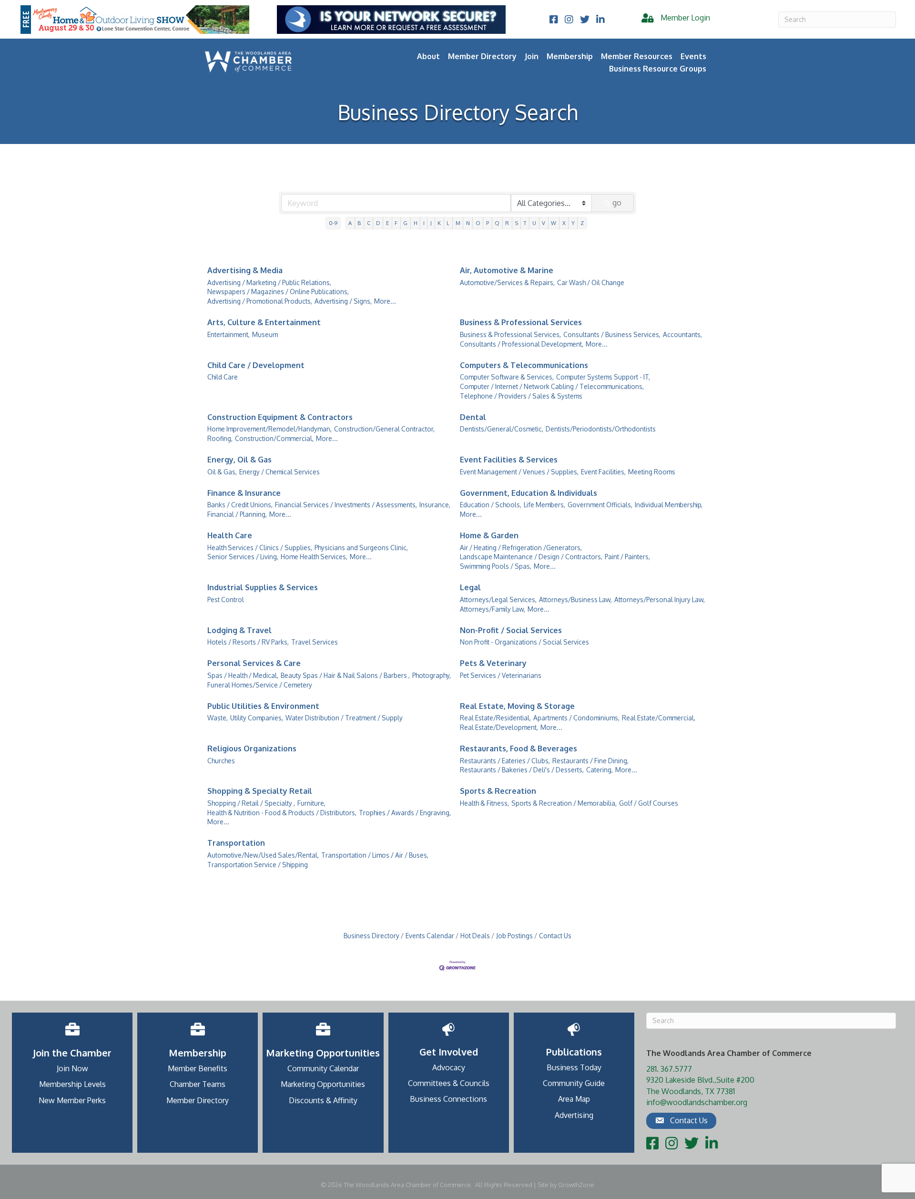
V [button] (543, 222)
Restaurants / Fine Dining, (590, 761)
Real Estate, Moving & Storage (517, 706)
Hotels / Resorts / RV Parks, (248, 642)
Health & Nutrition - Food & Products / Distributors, (281, 813)
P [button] (487, 222)
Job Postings (514, 936)
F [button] (396, 222)
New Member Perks (72, 1100)
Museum (265, 334)
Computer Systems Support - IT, (603, 377)
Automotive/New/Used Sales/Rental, (263, 855)
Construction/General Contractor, (384, 429)
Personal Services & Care (254, 663)
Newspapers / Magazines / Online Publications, (278, 291)
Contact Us (555, 936)
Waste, (217, 718)
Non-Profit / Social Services (511, 630)
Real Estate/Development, (499, 727)
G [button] (405, 222)
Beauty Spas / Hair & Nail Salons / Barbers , (345, 675)
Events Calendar (430, 936)
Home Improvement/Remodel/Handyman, (269, 429)
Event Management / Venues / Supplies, (519, 472)
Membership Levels (72, 1084)
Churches (221, 761)
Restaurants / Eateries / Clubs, (505, 761)
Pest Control (225, 599)
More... (385, 301)
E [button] (387, 222)
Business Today (574, 1067)
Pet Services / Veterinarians (500, 675)
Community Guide (574, 1083)
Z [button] (582, 222)
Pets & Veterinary (493, 663)
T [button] (525, 222)
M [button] (458, 222)
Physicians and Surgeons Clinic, (361, 547)
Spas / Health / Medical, (242, 675)
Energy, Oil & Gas (239, 459)
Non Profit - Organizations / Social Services (524, 642)
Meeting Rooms (651, 472)
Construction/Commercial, (274, 438)
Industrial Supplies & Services (262, 587)
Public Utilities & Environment (263, 706)
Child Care (222, 377)
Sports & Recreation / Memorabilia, (564, 803)
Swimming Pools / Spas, (495, 566)
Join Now (72, 1068)
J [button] (431, 222)
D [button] (378, 222)
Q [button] (497, 222)
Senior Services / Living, (242, 557)
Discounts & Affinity (323, 1100)
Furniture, (311, 803)
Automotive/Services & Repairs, (507, 282)
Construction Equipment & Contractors (280, 417)
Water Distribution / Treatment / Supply (344, 718)
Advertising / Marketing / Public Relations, (269, 282)
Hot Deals (475, 936)
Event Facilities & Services (509, 459)
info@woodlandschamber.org (696, 1102)
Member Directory (482, 56)
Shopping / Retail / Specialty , (251, 803)
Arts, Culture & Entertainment (264, 322)
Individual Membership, (668, 505)
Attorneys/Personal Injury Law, (659, 599)
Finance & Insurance (244, 493)
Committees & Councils (448, 1083)
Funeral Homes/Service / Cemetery (259, 685)
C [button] (368, 222)
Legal (470, 587)
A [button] (350, 222)
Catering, (599, 770)
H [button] (415, 222)
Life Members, (544, 505)
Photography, (431, 675)
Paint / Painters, (627, 557)
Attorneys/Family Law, (492, 609)
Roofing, (220, 438)
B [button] (359, 222)
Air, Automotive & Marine (506, 270)
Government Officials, (600, 505)
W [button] (553, 222)
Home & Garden (489, 535)
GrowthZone (576, 1185)
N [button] (468, 222)
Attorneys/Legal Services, (498, 599)
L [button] (448, 222)
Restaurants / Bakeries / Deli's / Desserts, (522, 770)
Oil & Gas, (222, 472)
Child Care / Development (256, 365)
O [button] (478, 222)
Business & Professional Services (521, 322)
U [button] (534, 222)
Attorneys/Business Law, (575, 599)
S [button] (516, 222)
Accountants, (682, 334)
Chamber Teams (197, 1084)
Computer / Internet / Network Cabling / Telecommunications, (552, 386)
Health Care (229, 535)
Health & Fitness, (484, 803)
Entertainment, (228, 334)
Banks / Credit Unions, (240, 505)
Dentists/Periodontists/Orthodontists (601, 429)
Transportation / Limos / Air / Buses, (374, 855)
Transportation (236, 843)
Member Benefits (197, 1068)
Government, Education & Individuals (528, 493)
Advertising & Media (245, 270)
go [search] (616, 202)
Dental (473, 417)
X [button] (564, 222)
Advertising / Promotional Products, (259, 301)
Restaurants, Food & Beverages (518, 748)
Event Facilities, (603, 472)
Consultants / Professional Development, (521, 344)
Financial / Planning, (237, 514)
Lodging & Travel (239, 630)
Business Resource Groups (657, 68)
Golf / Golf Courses (648, 803)
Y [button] (573, 222)
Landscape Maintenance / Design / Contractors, (531, 557)
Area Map (574, 1099)
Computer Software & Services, (507, 377)
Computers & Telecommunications (524, 365)
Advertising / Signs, (343, 301)
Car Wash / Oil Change (590, 282)
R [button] (507, 222)
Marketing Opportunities (323, 1084)
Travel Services (314, 642)
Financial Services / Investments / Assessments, (346, 505)
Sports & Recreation (498, 791)
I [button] (424, 222)
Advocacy (448, 1067)
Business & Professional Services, (510, 334)
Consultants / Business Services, (612, 334)
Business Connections (448, 1099)
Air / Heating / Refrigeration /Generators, (521, 547)
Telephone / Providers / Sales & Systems (521, 396)
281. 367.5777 (669, 1069)
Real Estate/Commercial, (658, 718)
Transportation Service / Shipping (257, 865)
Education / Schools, (490, 505)
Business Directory (371, 936)
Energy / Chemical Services (279, 472)
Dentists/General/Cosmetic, (501, 429)
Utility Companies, (256, 718)
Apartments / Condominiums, (576, 718)
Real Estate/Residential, (495, 718)
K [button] (439, 222)
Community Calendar (323, 1068)
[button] (681, 1121)
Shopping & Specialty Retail (259, 791)
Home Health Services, (314, 557)
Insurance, (434, 505)
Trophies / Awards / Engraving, (405, 813)
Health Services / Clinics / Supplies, (259, 547)
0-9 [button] (333, 222)
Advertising (574, 1115)
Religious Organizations (251, 748)
